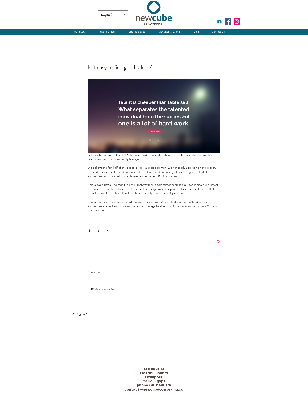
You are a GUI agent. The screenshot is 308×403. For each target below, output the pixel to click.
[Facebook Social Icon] (228, 21)
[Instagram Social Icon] (237, 21)
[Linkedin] (219, 21)
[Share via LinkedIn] (107, 230)
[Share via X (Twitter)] (98, 230)
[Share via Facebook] (89, 230)
